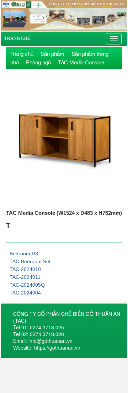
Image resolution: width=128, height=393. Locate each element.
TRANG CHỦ (17, 38)
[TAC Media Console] (64, 14)
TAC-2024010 (25, 269)
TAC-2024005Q (27, 285)
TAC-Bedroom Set (30, 261)
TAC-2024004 (25, 293)
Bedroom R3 (24, 253)
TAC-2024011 (25, 277)
